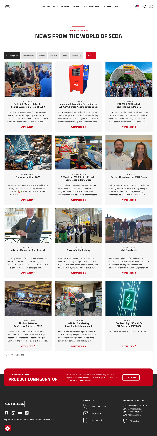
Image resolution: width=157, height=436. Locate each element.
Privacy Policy (22, 419)
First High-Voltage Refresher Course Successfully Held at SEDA (28, 106)
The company (90, 6)
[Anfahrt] (85, 420)
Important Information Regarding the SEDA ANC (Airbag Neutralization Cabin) (78, 106)
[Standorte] (125, 421)
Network (53, 55)
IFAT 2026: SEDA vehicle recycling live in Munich (129, 106)
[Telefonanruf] (85, 406)
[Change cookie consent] (8, 428)
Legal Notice (9, 419)
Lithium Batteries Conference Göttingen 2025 (28, 325)
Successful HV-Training (78, 250)
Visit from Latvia (129, 250)
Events (42, 55)
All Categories (12, 55)
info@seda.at (96, 413)
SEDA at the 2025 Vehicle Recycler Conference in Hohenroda (78, 179)
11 (12, 354)
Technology (76, 55)
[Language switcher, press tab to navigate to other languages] (138, 6)
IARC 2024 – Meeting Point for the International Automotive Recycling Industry (78, 325)
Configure (131, 377)
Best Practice (28, 55)
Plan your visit (97, 420)
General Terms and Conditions (41, 419)
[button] (151, 6)
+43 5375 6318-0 (98, 406)
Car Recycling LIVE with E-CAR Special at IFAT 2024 (129, 325)
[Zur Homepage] (15, 6)
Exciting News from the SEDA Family (129, 177)
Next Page (20, 354)
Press (64, 55)
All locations (135, 420)
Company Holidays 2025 (28, 177)
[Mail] (85, 413)
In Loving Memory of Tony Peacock (28, 250)
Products (49, 6)
